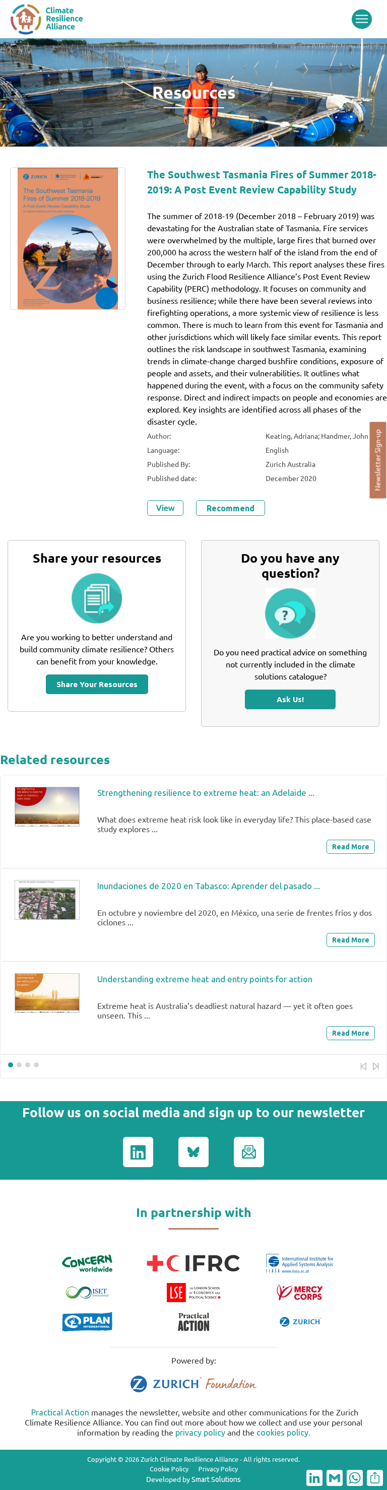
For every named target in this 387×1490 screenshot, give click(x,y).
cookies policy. (283, 1432)
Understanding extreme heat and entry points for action (204, 979)
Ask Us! (290, 699)
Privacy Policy (218, 1468)
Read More (350, 847)
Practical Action (60, 1412)
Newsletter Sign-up (378, 460)
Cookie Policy (169, 1468)
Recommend (230, 508)
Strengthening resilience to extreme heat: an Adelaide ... (205, 792)
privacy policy (200, 1432)
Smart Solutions (216, 1479)
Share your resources (97, 684)
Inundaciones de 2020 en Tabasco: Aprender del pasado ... (208, 886)
